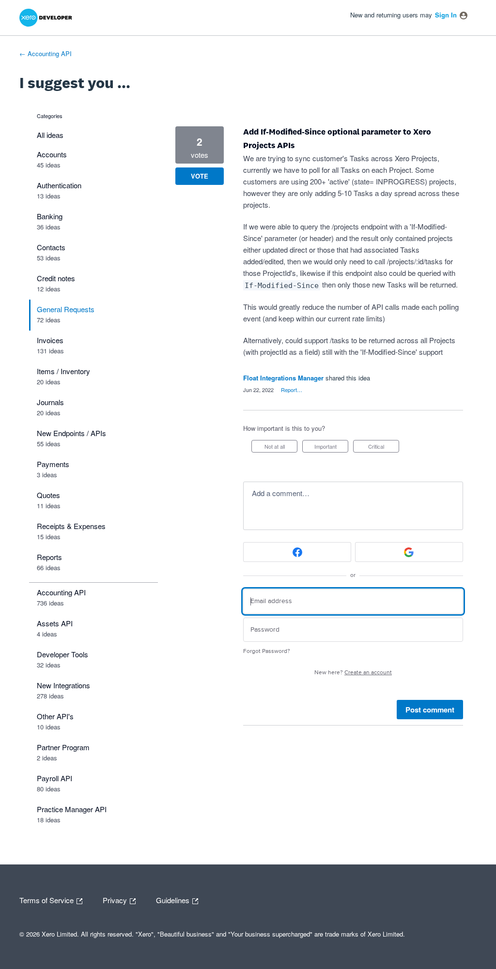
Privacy (116, 899)
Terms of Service (47, 899)
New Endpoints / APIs (71, 433)
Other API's (55, 716)
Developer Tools (62, 654)
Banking (49, 216)
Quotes (48, 495)
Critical (383, 447)
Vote (199, 176)
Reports (49, 557)
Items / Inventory (63, 371)
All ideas (50, 135)
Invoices (50, 340)
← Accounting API (45, 53)
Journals (50, 402)
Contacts (51, 247)
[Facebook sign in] (297, 552)
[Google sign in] (409, 552)
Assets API (55, 623)
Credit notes (56, 278)
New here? (353, 672)
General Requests (65, 309)
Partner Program (63, 747)
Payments (53, 464)
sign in (446, 14)
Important (331, 447)
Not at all (280, 447)
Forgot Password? (266, 651)
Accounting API (61, 592)
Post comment (429, 709)
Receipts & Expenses (71, 526)
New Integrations (63, 685)
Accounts (52, 154)
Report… (291, 390)
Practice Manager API (72, 809)
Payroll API (54, 778)
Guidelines (173, 899)
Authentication (59, 185)
